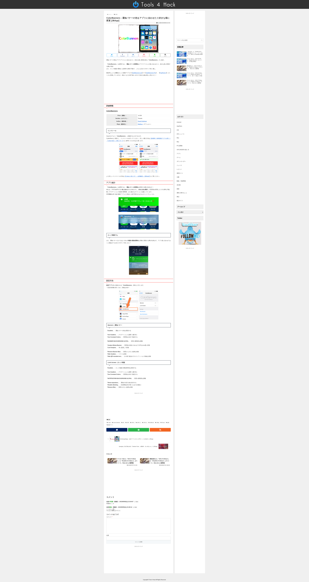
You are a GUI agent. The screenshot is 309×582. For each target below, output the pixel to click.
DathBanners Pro (151, 73)
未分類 (179, 185)
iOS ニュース (180, 134)
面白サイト (180, 200)
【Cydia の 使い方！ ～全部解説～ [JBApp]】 (137, 176)
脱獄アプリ (110, 424)
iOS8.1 (132, 422)
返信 (137, 501)
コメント (109, 517)
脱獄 (109, 419)
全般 (178, 177)
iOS (123, 422)
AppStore (179, 126)
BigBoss (140, 124)
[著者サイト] (116, 430)
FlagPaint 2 (163, 73)
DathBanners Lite (137, 73)
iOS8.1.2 (145, 422)
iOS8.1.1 (139, 422)
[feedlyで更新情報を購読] (138, 430)
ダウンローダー (181, 161)
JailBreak (152, 422)
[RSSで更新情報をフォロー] (160, 430)
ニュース (179, 165)
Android (179, 122)
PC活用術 (179, 145)
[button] (201, 40)
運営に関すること (182, 192)
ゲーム (179, 157)
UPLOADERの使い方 (183, 149)
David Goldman (142, 121)
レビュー (179, 169)
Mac (178, 138)
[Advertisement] (138, 89)
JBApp (157, 422)
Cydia (109, 422)
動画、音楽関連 (181, 181)
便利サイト (180, 173)
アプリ (179, 153)
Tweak (163, 422)
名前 (107, 535)
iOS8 (128, 422)
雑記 (178, 196)
